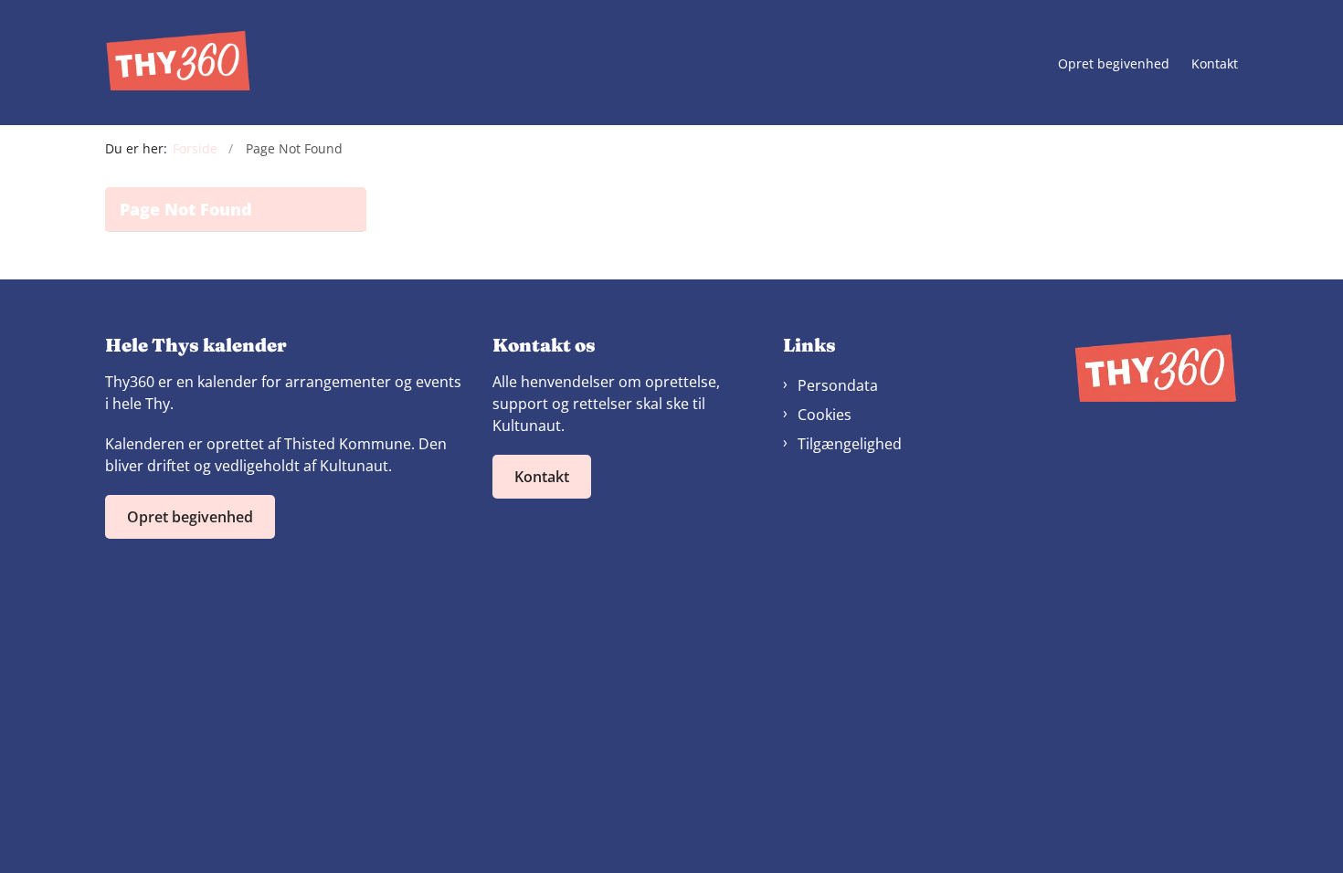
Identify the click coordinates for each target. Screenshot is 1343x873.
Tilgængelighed (850, 444)
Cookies (824, 415)
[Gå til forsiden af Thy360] (178, 62)
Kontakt (1214, 64)
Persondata (838, 385)
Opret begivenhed (1113, 64)
